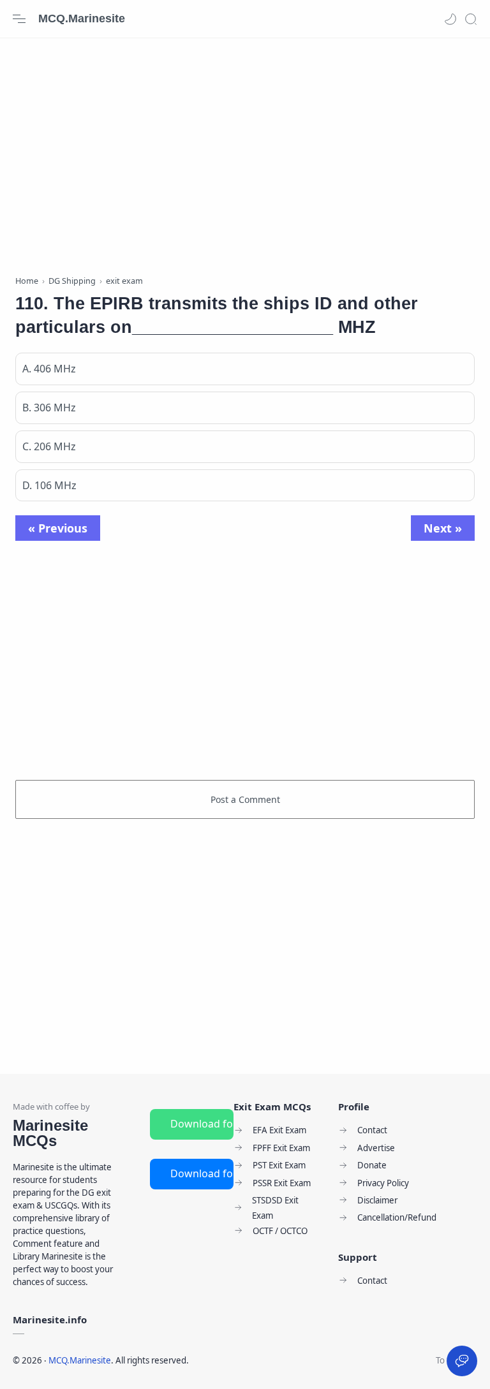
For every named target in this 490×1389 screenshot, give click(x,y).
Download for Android (202, 1124)
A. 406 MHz (49, 369)
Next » (443, 528)
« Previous (57, 528)
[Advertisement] (245, 153)
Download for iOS (202, 1173)
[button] (450, 19)
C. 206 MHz (49, 446)
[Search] (470, 19)
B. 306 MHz (49, 408)
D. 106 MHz (49, 485)
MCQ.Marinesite (81, 18)
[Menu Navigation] (19, 19)
